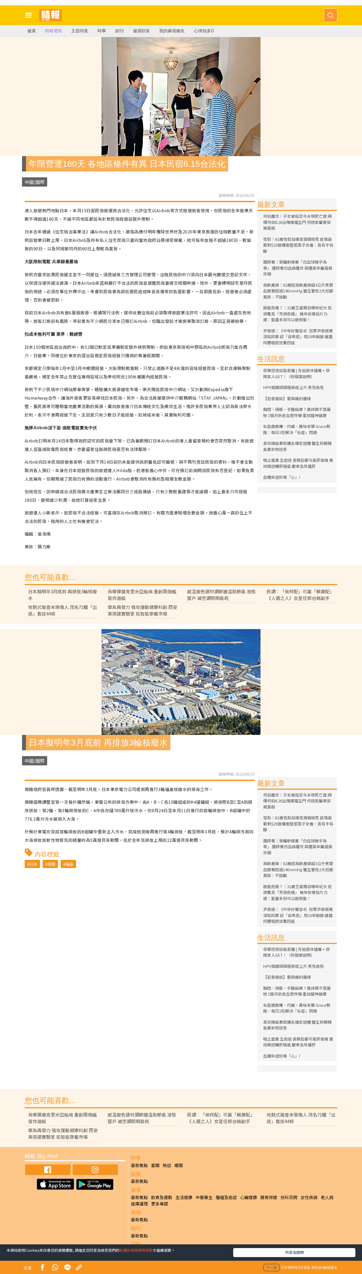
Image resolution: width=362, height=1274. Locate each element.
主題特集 (79, 31)
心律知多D (204, 31)
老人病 (327, 1197)
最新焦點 (139, 1165)
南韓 (51, 864)
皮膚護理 (139, 1203)
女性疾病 (309, 1197)
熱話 (167, 1165)
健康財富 (141, 31)
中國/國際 (35, 182)
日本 (33, 864)
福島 (69, 864)
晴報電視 (53, 31)
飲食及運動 (161, 1197)
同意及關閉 (294, 1252)
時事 (102, 31)
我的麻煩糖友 (172, 31)
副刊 (119, 31)
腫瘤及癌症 (226, 1197)
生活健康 (183, 1197)
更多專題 (159, 1203)
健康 (31, 31)
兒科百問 (288, 1197)
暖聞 (178, 1165)
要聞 (155, 1165)
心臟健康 (248, 1197)
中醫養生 (204, 1197)
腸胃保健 (268, 1197)
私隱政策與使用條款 (136, 1250)
